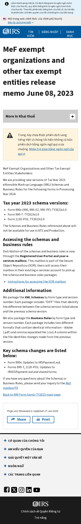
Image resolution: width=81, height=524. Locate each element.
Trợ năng (40, 518)
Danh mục (70, 32)
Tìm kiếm (30, 32)
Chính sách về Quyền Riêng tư (40, 511)
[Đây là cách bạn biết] (40, 21)
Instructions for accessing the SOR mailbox (37, 281)
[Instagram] (21, 489)
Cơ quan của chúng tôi (26, 441)
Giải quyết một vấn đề (25, 458)
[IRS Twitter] (14, 489)
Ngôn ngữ (16, 466)
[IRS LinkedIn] (29, 489)
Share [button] (21, 419)
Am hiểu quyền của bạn (25, 449)
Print (46, 419)
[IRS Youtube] (36, 489)
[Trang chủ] (11, 31)
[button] (49, 32)
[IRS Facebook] (7, 489)
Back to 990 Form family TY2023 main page (32, 395)
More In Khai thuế (20, 116)
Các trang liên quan (24, 474)
